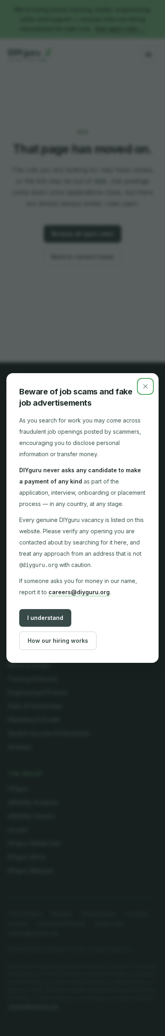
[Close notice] (145, 386)
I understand (45, 617)
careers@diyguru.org (79, 592)
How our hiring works (58, 640)
